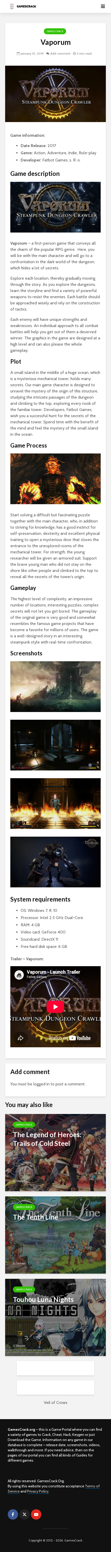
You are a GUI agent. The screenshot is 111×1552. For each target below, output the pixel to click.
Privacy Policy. (38, 1491)
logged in (41, 1084)
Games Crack (55, 31)
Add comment (60, 53)
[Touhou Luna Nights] (55, 1317)
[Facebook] (13, 1514)
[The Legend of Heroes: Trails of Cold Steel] (55, 1152)
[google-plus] (48, 1514)
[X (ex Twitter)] (24, 1514)
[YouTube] (36, 1514)
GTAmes (19, 1181)
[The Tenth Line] (55, 1234)
